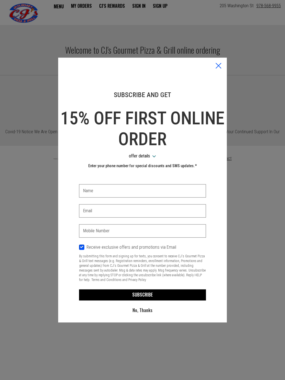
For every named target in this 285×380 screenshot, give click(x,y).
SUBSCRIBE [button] (142, 294)
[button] (218, 66)
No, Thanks (142, 310)
